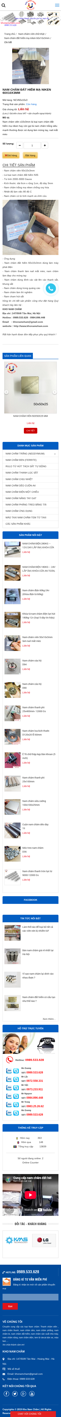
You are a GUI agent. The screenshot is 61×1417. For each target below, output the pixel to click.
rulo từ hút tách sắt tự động (26, 466)
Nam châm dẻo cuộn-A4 (21, 485)
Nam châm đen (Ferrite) (21, 460)
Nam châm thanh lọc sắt (22, 472)
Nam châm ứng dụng (19, 511)
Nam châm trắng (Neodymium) (25, 453)
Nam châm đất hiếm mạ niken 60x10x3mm (26, 38)
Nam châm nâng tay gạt (21, 498)
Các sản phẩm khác (18, 523)
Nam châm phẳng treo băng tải (26, 504)
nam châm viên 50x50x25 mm (30, 415)
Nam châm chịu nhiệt (19, 479)
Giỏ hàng (12, 155)
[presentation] (2, 18)
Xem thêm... (49, 1019)
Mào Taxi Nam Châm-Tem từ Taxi (26, 517)
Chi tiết (30, 431)
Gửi (10, 1306)
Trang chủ (9, 33)
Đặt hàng (30, 155)
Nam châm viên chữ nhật (31, 33)
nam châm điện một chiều (22, 492)
